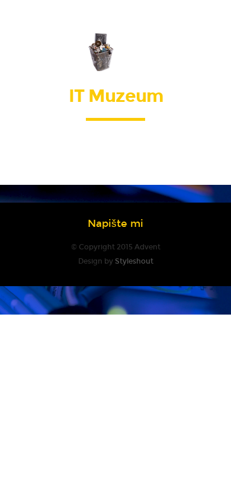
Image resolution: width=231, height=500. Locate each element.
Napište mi (115, 223)
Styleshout (134, 261)
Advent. (116, 51)
